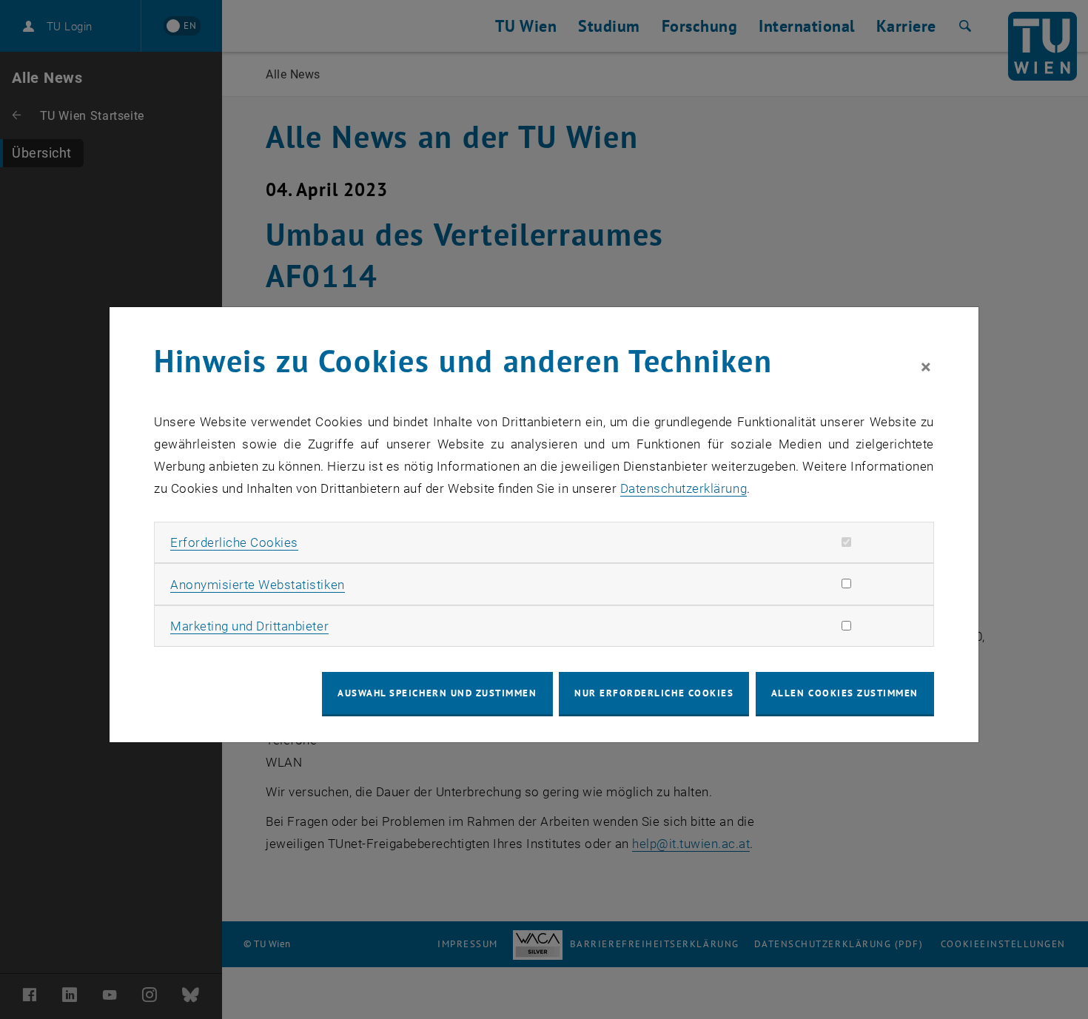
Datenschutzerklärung (683, 488)
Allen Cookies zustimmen (845, 693)
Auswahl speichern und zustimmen (437, 693)
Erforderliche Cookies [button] (234, 542)
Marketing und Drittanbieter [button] (249, 626)
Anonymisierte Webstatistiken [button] (257, 584)
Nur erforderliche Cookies (653, 693)
